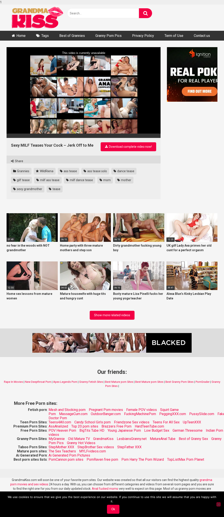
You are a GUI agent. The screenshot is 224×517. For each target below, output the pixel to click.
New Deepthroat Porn (38, 381)
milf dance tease (81, 180)
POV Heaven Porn (62, 430)
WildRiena (46, 171)
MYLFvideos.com (92, 451)
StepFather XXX (129, 447)
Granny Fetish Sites (91, 381)
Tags (45, 36)
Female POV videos (141, 410)
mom (107, 180)
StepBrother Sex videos (95, 447)
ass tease (70, 171)
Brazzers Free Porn (116, 426)
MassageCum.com (73, 414)
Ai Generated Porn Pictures (69, 455)
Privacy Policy (143, 36)
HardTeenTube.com (149, 426)
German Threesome (188, 430)
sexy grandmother (29, 189)
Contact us (202, 36)
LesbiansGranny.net (132, 439)
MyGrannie (57, 439)
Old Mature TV (79, 439)
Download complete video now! (130, 146)
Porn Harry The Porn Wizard (142, 459)
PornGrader (203, 381)
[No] (218, 504)
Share (18, 161)
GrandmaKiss (103, 439)
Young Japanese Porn (124, 430)
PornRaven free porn (102, 459)
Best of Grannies (72, 36)
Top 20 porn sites (84, 426)
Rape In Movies (13, 381)
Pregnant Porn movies (106, 410)
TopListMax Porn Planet (185, 459)
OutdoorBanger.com (106, 414)
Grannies (22, 171)
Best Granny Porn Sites (179, 381)
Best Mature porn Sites (119, 381)
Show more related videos (112, 315)
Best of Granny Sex (193, 439)
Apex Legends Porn (65, 381)
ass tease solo (97, 171)
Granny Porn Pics (108, 36)
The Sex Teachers (62, 451)
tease (56, 189)
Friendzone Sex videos (131, 422)
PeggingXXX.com (172, 414)
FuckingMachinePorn (140, 414)
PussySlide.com (201, 414)
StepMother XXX (61, 447)
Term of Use (173, 36)
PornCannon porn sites (66, 459)
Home (21, 36)
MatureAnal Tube (162, 439)
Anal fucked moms (105, 488)
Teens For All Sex (166, 422)
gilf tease (23, 180)
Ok (113, 509)
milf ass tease (49, 180)
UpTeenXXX (192, 422)
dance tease (125, 171)
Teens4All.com (60, 422)
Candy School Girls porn (92, 422)
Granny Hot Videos (81, 443)
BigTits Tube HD (91, 430)
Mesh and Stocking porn (67, 410)
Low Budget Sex (156, 430)
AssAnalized (58, 426)
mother (125, 180)
